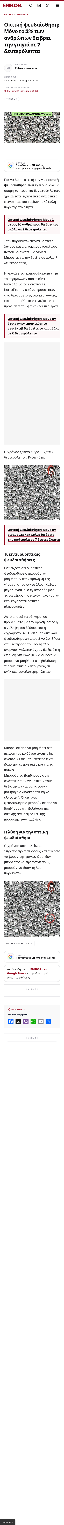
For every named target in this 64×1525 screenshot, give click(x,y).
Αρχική (8, 14)
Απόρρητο (8, 1522)
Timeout (22, 14)
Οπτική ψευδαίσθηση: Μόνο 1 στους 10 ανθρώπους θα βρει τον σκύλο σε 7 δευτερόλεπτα (33, 224)
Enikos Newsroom (26, 68)
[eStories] (47, 5)
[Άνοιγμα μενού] (57, 5)
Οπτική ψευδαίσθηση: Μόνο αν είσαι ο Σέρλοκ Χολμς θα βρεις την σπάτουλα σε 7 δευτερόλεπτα (34, 534)
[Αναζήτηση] (31, 5)
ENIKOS (13, 5)
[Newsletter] (39, 5)
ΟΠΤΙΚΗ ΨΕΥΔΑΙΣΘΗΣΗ (19, 943)
